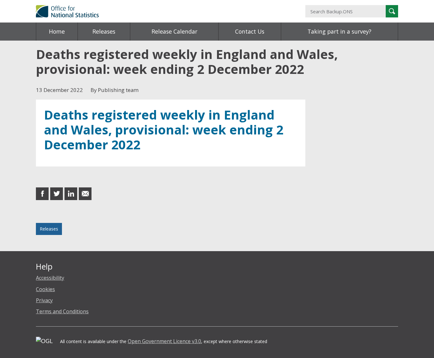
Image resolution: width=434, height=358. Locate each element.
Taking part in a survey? (339, 31)
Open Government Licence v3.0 (164, 341)
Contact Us (249, 31)
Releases (103, 31)
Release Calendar (174, 31)
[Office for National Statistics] (155, 11)
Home (57, 31)
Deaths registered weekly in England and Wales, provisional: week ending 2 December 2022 (163, 129)
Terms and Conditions (62, 311)
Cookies (45, 289)
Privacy (44, 300)
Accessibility (50, 277)
